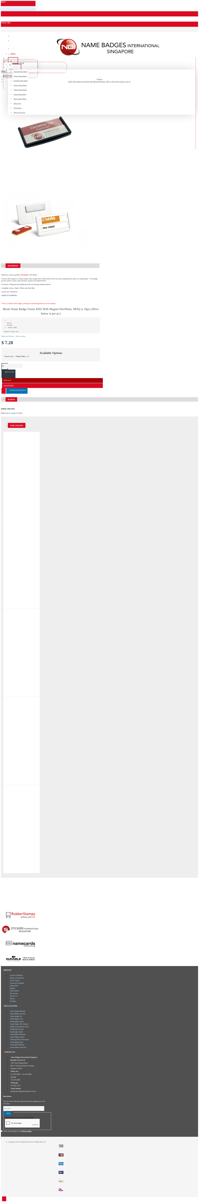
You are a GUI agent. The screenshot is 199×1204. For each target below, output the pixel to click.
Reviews (11, 399)
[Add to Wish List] (3, 391)
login (7, 413)
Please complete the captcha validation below (19, 1117)
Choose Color (8, 356)
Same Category (16, 425)
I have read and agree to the (17, 1131)
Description (13, 265)
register (13, 413)
